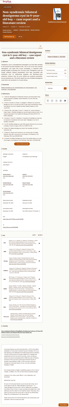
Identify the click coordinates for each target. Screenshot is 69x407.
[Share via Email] (65, 101)
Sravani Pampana (7, 32)
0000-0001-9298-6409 (8, 176)
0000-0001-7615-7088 (28, 184)
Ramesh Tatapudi (35, 30)
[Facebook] (48, 101)
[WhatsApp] (52, 101)
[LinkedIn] (60, 101)
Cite (19, 36)
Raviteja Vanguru (7, 30)
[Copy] (39, 243)
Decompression (30, 87)
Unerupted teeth (11, 89)
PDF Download (8, 36)
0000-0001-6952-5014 (8, 184)
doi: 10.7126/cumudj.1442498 (29, 281)
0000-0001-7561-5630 (28, 176)
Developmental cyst (20, 87)
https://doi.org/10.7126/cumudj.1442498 (13, 219)
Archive (47, 50)
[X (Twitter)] (56, 101)
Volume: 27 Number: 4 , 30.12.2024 (56, 56)
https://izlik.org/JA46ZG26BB (10, 227)
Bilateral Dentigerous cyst (7, 87)
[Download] (65, 88)
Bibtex (41, 235)
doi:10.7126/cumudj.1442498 (17, 253)
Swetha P (15, 30)
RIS (35, 235)
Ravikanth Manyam (24, 30)
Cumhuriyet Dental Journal (57, 22)
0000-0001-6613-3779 (8, 193)
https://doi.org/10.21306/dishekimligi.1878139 (10, 336)
